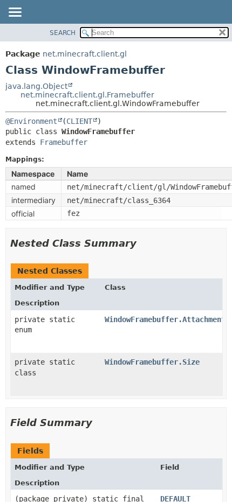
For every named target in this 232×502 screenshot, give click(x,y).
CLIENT (79, 121)
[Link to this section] (144, 243)
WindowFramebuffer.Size (152, 362)
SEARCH (63, 33)
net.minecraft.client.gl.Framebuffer (87, 94)
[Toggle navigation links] (14, 12)
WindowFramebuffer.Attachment (165, 319)
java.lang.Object (36, 86)
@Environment (31, 121)
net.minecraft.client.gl (85, 54)
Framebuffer (63, 142)
